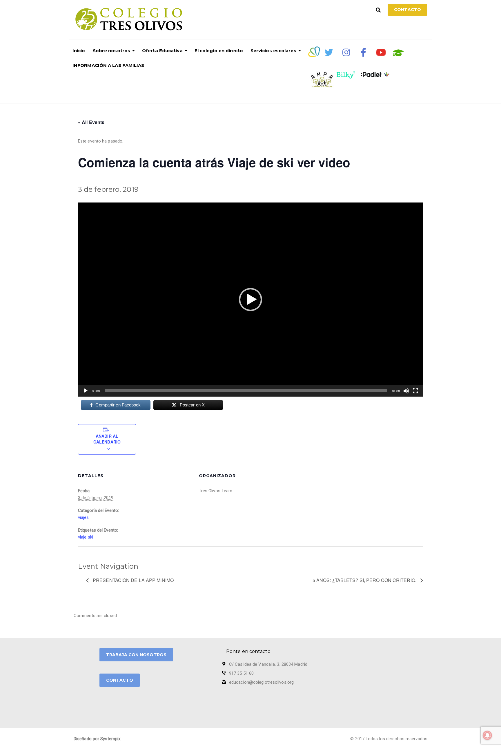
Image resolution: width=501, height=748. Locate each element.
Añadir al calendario (107, 439)
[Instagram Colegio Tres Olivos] (346, 52)
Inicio (78, 50)
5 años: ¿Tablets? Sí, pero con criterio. (365, 580)
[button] (250, 299)
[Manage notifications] (487, 735)
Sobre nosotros (111, 50)
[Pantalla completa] (415, 391)
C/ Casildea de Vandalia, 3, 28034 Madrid (268, 664)
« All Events (91, 122)
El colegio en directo (219, 50)
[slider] (246, 390)
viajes (83, 517)
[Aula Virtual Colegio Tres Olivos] (398, 53)
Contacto (407, 9)
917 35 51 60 (241, 673)
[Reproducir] (85, 391)
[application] (250, 299)
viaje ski (85, 537)
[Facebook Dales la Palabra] (363, 52)
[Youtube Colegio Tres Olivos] (381, 52)
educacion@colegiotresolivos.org (261, 682)
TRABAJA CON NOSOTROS (136, 654)
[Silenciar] (406, 391)
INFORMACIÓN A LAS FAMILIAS (108, 65)
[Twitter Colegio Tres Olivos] (329, 52)
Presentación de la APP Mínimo (133, 580)
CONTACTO (119, 680)
